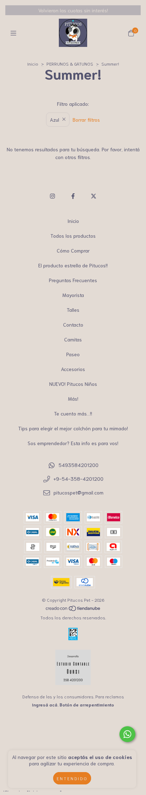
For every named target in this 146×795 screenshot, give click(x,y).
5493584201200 (78, 465)
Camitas (73, 339)
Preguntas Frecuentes (73, 280)
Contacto (73, 324)
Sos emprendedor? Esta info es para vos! (73, 443)
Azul (54, 119)
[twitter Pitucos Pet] (93, 195)
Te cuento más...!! (73, 413)
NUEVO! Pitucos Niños (73, 384)
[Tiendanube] (73, 609)
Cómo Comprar (73, 250)
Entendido (72, 778)
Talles (73, 310)
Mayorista (73, 295)
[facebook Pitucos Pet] (73, 195)
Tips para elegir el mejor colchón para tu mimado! (73, 428)
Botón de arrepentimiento (87, 704)
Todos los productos (73, 235)
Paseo (73, 354)
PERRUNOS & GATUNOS (69, 63)
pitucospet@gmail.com (78, 492)
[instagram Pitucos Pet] (52, 195)
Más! (73, 398)
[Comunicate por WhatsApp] (127, 734)
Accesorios (73, 369)
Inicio (32, 63)
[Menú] (15, 32)
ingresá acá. (45, 704)
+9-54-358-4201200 (78, 478)
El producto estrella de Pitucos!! (73, 265)
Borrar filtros (86, 119)
